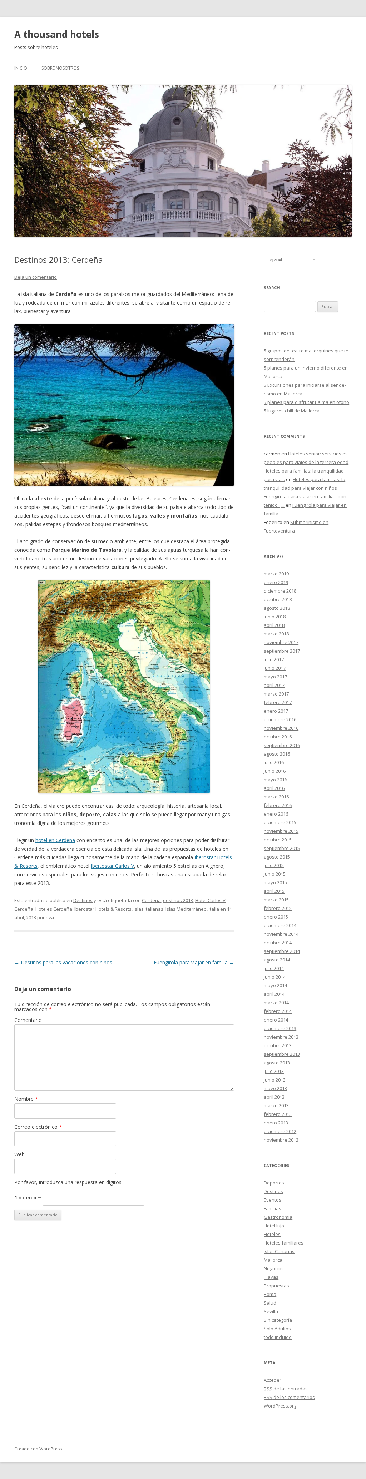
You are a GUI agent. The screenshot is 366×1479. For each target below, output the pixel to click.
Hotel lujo (274, 1225)
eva (50, 917)
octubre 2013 (278, 1045)
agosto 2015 (277, 857)
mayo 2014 (275, 985)
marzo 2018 (276, 633)
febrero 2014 (278, 1011)
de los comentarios (289, 1397)
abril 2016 (274, 788)
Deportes (274, 1182)
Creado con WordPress (38, 1449)
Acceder (272, 1380)
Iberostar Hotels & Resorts (103, 909)
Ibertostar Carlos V (112, 865)
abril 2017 (274, 685)
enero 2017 (276, 711)
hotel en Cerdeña (55, 840)
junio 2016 (275, 771)
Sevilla (271, 1311)
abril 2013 (274, 1097)
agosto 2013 (277, 1062)
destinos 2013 (178, 900)
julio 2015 (274, 865)
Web (19, 1154)
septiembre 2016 (282, 745)
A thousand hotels (56, 34)
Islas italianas (148, 909)
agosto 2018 (277, 608)
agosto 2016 (277, 754)
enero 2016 (276, 814)
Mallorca (273, 1260)
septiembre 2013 (282, 1054)
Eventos (272, 1200)
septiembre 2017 (282, 651)
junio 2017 (275, 668)
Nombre (26, 1098)
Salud (270, 1303)
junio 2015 (275, 874)
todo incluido (278, 1337)
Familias (272, 1208)
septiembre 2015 (282, 848)
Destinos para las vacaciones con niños (63, 962)
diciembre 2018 (280, 591)
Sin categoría (278, 1320)
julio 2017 (274, 659)
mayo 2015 (275, 882)
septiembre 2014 (282, 951)
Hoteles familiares (283, 1243)
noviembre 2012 (281, 1140)
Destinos (83, 900)
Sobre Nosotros (60, 68)
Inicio (20, 68)
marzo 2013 (276, 1105)
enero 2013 (276, 1122)
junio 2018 (275, 616)
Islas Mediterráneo (186, 909)
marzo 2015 (276, 899)
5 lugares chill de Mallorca (292, 410)
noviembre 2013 (281, 1037)
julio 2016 (274, 762)
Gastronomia (278, 1217)
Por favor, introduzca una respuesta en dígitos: (68, 1182)
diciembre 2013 (280, 1028)
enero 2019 (276, 582)
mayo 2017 (275, 676)
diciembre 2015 (280, 822)
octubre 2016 (278, 736)
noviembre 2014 (281, 934)
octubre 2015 (278, 839)
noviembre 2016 (281, 728)
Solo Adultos (277, 1328)
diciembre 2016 (280, 719)
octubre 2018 (278, 599)
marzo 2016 (276, 796)
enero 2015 (276, 917)
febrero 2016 (278, 805)
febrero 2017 (278, 702)
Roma (270, 1294)
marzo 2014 (276, 1002)
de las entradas (286, 1388)
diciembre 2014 (280, 925)
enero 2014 (276, 1019)
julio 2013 (274, 1071)
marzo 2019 (276, 573)
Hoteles (272, 1234)
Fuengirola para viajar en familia (194, 962)
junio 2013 (275, 1080)
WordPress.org (280, 1406)
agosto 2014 (277, 959)
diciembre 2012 (280, 1131)
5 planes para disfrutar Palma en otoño (306, 402)
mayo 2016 (275, 779)
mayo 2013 (275, 1088)
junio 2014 (275, 977)
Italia (214, 909)
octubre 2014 (278, 942)
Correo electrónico (38, 1126)
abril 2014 (274, 994)
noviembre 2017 (281, 642)
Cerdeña (151, 900)
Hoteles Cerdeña (53, 909)
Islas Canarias (279, 1251)
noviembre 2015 (281, 831)
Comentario (28, 1019)
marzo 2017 (276, 694)
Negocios (274, 1268)
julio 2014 (274, 968)
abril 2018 (274, 625)
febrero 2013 (278, 1114)
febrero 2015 (278, 908)
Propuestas (276, 1285)
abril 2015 (274, 891)
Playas (271, 1277)
